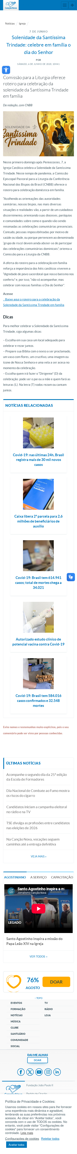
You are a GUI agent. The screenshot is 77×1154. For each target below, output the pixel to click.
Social (15, 1046)
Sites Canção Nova (72, 5)
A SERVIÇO (38, 877)
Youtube (39, 1072)
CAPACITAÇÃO (62, 877)
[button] (6, 70)
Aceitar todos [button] (16, 1145)
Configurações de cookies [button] (22, 1138)
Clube (14, 1027)
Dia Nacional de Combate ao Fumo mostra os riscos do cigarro (38, 793)
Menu (64, 5)
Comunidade (19, 1040)
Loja (48, 1015)
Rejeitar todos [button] (50, 1138)
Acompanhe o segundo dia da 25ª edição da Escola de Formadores (36, 777)
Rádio (49, 1009)
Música (16, 1021)
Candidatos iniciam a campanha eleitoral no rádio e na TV (36, 809)
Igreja (22, 23)
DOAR (37, 1060)
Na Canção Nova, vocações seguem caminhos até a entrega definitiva (33, 841)
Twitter (30, 1072)
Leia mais (27, 1133)
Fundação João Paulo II (39, 1085)
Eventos (16, 1003)
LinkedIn (57, 1072)
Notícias (10, 23)
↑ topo (39, 998)
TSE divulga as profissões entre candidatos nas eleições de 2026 (38, 825)
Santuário (18, 1033)
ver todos (38, 956)
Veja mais (38, 856)
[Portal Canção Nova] (11, 5)
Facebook (21, 1072)
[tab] (15, 877)
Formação (18, 1009)
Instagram (48, 1072)
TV (46, 1003)
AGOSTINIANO (15, 877)
